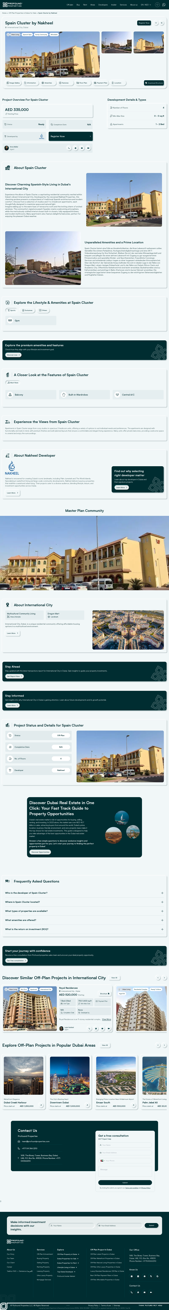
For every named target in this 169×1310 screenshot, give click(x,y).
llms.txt (68, 1305)
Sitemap (117, 1305)
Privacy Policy (146, 1188)
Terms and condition (131, 1188)
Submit (125, 1183)
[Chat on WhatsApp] (164, 4)
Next (52, 1008)
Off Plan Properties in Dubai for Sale (22, 13)
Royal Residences (68, 987)
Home (4, 13)
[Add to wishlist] (47, 1027)
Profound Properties (28, 1136)
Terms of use (106, 1305)
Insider (113, 5)
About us (133, 5)
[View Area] (41, 1105)
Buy (78, 5)
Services (123, 5)
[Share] (53, 1027)
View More (106, 1019)
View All (114, 978)
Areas (92, 5)
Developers (103, 5)
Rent (85, 5)
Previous (7, 1008)
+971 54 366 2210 (29, 1148)
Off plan (70, 5)
